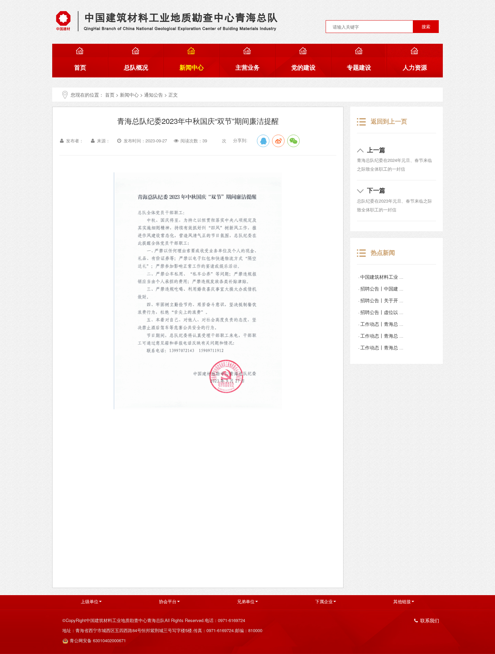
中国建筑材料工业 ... (381, 277)
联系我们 (429, 620)
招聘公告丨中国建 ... (381, 288)
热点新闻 (383, 252)
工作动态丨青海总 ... (381, 324)
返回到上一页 (389, 121)
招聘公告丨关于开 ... (381, 300)
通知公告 (153, 94)
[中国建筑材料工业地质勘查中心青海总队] (167, 20)
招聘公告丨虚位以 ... (381, 312)
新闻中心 (129, 94)
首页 (109, 94)
